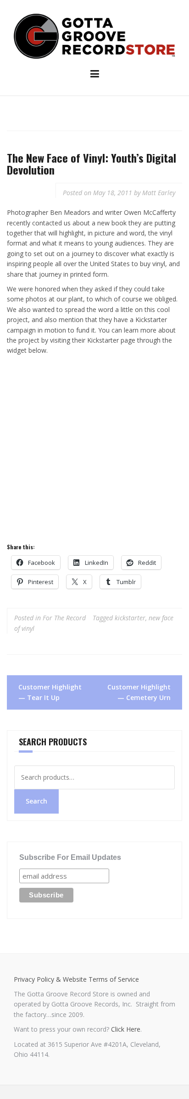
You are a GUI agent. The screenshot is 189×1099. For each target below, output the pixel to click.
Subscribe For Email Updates (70, 857)
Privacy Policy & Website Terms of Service (76, 979)
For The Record (64, 617)
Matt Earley (158, 192)
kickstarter (130, 617)
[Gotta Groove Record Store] (94, 35)
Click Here (125, 1029)
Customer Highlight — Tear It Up (50, 692)
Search (36, 801)
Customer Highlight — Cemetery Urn (139, 692)
